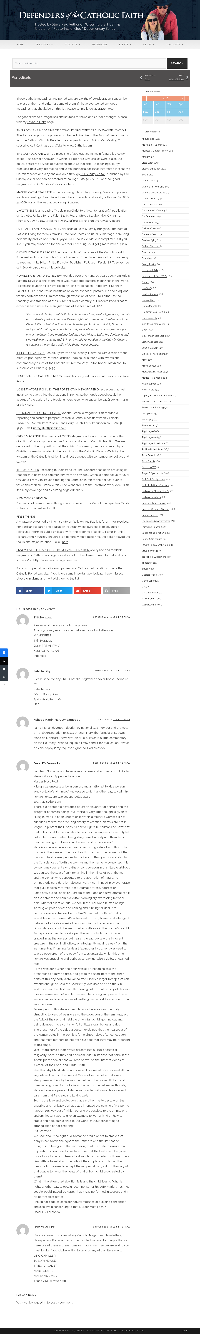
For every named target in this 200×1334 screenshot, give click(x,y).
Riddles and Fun (150, 515)
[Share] (4, 652)
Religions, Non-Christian (154, 503)
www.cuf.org (69, 220)
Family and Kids (150, 270)
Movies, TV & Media (152, 378)
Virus (144, 586)
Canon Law (147, 180)
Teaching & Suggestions (154, 557)
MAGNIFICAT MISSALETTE (34, 192)
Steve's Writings (150, 551)
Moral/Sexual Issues (152, 371)
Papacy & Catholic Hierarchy (156, 395)
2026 (165, 98)
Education (147, 258)
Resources (43, 44)
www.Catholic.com (79, 145)
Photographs (148, 425)
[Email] (4, 669)
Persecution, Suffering (153, 407)
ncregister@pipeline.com (49, 428)
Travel (145, 569)
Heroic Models (149, 306)
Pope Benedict (149, 455)
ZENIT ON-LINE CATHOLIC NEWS (39, 376)
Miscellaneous (149, 366)
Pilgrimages (99, 44)
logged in (40, 1302)
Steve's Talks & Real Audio (155, 545)
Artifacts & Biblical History (155, 150)
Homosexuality (149, 318)
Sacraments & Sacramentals (156, 521)
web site (59, 267)
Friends (145, 282)
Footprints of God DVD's (154, 276)
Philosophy (147, 419)
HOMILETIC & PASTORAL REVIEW (39, 275)
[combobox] (89, 63)
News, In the (148, 389)
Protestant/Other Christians (155, 485)
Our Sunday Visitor (92, 174)
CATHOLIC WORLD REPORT (35, 252)
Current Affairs (149, 234)
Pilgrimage (147, 431)
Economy (147, 252)
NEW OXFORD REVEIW (31, 498)
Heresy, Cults (148, 300)
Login (185, 1331)
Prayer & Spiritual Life (152, 473)
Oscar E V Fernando (47, 763)
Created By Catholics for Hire (128, 1331)
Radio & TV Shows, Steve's (155, 491)
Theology (147, 563)
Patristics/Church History (154, 401)
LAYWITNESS (25, 210)
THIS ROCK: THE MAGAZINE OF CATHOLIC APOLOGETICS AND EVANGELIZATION (71, 130)
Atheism (146, 157)
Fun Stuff (146, 288)
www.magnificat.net (66, 202)
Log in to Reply (121, 617)
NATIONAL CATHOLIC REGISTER (38, 413)
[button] (30, 590)
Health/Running (150, 294)
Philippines (147, 413)
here (71, 184)
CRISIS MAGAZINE (28, 436)
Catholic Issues (149, 198)
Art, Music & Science (152, 145)
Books (145, 174)
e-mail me (32, 578)
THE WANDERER (27, 469)
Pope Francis (148, 461)
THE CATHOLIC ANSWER (33, 153)
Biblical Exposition (151, 168)
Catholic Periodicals (29, 573)
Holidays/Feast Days (152, 312)
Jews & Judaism (150, 348)
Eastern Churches (151, 246)
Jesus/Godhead (150, 342)
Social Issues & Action (153, 533)
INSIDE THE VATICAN (30, 352)
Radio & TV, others (151, 497)
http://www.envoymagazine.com (55, 560)
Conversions (148, 222)
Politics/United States (152, 449)
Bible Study (147, 163)
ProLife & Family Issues (153, 479)
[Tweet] (4, 661)
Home (20, 44)
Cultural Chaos (149, 228)
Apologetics (148, 139)
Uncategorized (149, 575)
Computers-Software (152, 210)
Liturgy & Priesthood (152, 354)
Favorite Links (36, 122)
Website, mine (149, 598)
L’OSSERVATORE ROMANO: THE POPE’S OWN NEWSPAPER (56, 389)
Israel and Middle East (153, 336)
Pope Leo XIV (149, 467)
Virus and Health (150, 592)
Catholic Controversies (153, 192)
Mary (144, 360)
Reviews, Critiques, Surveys (155, 509)
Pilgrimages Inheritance (153, 443)
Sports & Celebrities (152, 539)
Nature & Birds (149, 383)
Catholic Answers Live (153, 186)
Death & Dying (149, 240)
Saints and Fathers (151, 527)
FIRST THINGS (26, 516)
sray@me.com (107, 108)
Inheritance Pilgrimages (153, 324)
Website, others (150, 604)
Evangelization (149, 264)
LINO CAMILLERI (44, 1227)
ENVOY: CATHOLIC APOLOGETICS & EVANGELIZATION (53, 550)
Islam (144, 330)
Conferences (148, 216)
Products (71, 44)
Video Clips (148, 581)
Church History (149, 204)
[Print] (4, 677)
